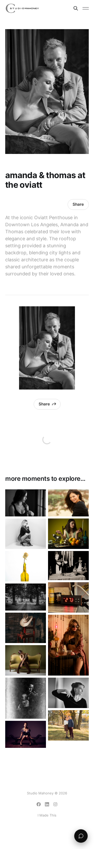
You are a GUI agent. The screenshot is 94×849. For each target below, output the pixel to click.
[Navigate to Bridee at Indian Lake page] (68, 693)
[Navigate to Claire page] (68, 534)
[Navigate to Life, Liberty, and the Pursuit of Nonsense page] (68, 565)
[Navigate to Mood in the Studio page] (25, 628)
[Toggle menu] (86, 8)
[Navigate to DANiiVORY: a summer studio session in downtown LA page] (25, 734)
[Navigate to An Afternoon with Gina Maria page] (68, 645)
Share (78, 204)
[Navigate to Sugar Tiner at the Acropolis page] (25, 502)
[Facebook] (39, 804)
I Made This (47, 815)
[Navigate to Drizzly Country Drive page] (25, 597)
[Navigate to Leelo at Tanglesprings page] (25, 660)
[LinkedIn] (47, 804)
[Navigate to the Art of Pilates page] (68, 502)
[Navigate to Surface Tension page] (25, 566)
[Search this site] (76, 8)
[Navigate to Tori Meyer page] (25, 534)
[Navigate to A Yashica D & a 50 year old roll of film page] (25, 698)
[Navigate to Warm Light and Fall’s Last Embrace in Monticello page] (68, 725)
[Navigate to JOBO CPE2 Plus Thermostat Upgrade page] (68, 597)
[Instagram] (55, 804)
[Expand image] (38, 508)
